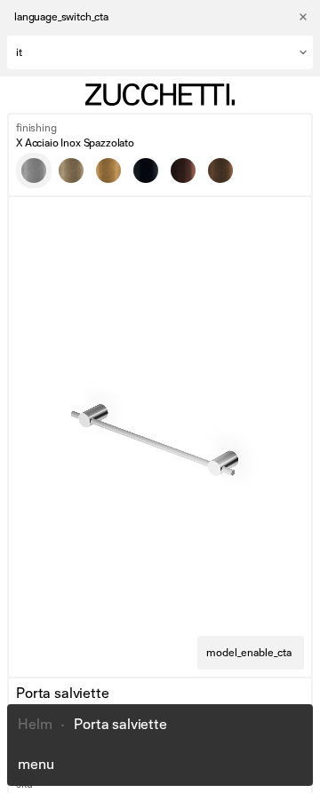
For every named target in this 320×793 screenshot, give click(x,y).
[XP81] (146, 170)
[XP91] (183, 170)
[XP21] (220, 170)
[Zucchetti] (160, 94)
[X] (34, 170)
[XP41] (108, 170)
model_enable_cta (249, 652)
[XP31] (71, 170)
